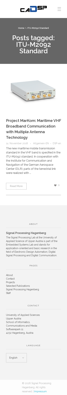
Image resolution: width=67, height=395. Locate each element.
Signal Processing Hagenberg (22, 289)
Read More (16, 186)
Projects (10, 282)
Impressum (40, 391)
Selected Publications (18, 286)
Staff (8, 293)
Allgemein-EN (41, 143)
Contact (10, 278)
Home (21, 28)
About (9, 275)
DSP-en (57, 143)
